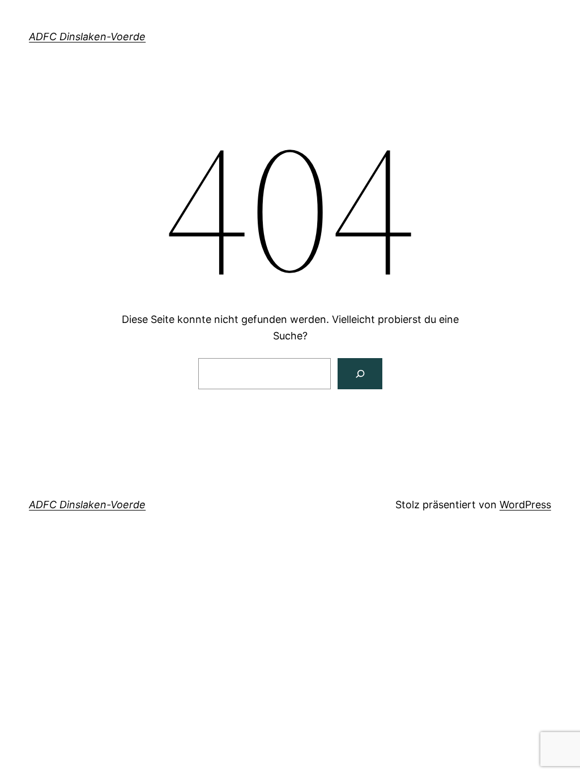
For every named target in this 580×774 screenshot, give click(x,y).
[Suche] (360, 373)
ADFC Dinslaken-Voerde (87, 36)
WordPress (525, 505)
